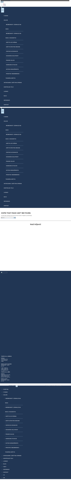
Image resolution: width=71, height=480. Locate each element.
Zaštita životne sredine (13, 46)
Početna (5, 389)
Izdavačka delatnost (12, 55)
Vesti (4, 466)
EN (4, 477)
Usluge (6, 20)
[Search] (15, 217)
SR (4, 475)
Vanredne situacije (11, 64)
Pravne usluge (10, 60)
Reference (7, 100)
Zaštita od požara (11, 42)
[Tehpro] (3, 7)
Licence (6, 91)
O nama (6, 15)
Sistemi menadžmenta (12, 69)
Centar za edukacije (12, 51)
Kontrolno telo (9, 87)
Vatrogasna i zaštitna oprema (13, 82)
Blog (5, 95)
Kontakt (6, 104)
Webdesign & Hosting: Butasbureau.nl (53, 385)
